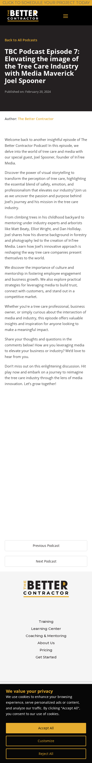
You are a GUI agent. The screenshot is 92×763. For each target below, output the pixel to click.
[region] (46, 723)
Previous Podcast (46, 545)
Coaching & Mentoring (46, 636)
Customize (46, 741)
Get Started (46, 657)
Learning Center (46, 629)
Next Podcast (46, 561)
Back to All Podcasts (21, 40)
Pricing (46, 650)
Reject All (46, 753)
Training (46, 622)
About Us (46, 643)
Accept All (46, 728)
